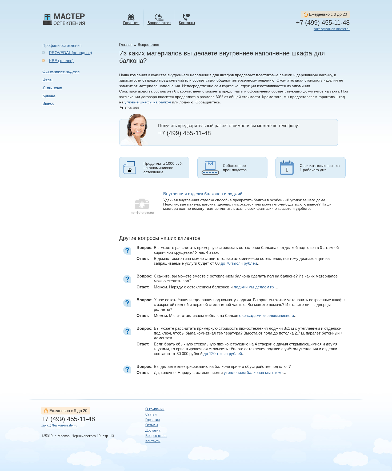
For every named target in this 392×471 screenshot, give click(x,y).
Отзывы (151, 425)
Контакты (152, 441)
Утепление (52, 87)
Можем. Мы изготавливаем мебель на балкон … (226, 315)
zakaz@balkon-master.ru (332, 29)
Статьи (151, 414)
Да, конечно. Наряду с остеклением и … (220, 372)
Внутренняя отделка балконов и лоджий (202, 194)
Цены (47, 79)
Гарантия (152, 420)
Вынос (48, 103)
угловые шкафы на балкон (148, 102)
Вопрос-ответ (148, 45)
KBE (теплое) (61, 60)
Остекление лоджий (60, 71)
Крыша (48, 95)
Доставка (152, 430)
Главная (125, 45)
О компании (154, 409)
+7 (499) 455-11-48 (323, 22)
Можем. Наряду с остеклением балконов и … (216, 287)
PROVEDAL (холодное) (70, 52)
